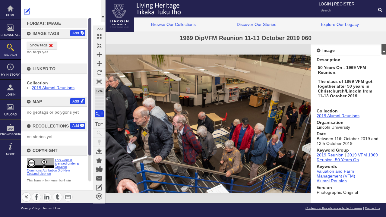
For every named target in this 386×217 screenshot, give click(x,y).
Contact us (372, 208)
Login (10, 94)
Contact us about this (99, 178)
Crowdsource (10, 134)
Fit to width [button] (99, 54)
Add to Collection (99, 160)
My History (10, 74)
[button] (99, 113)
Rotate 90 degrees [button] (99, 72)
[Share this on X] (26, 193)
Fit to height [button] (99, 63)
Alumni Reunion (332, 180)
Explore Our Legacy (340, 24)
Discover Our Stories (256, 24)
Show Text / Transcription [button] (99, 124)
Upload (10, 114)
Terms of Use (52, 208)
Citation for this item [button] (99, 196)
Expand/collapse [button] (383, 49)
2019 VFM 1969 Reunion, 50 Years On (347, 157)
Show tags (39, 45)
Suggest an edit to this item (27, 11)
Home (10, 15)
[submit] (380, 10)
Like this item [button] (99, 169)
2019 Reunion (330, 155)
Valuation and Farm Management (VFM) (336, 173)
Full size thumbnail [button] (99, 36)
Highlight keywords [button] (99, 142)
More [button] (10, 154)
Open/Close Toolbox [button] (103, 11)
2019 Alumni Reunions (53, 87)
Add (75, 33)
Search (10, 54)
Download (99, 151)
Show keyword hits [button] (99, 133)
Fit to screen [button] (99, 45)
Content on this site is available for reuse (333, 208)
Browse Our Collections (173, 24)
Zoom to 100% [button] (99, 81)
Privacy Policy (30, 208)
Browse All (11, 34)
